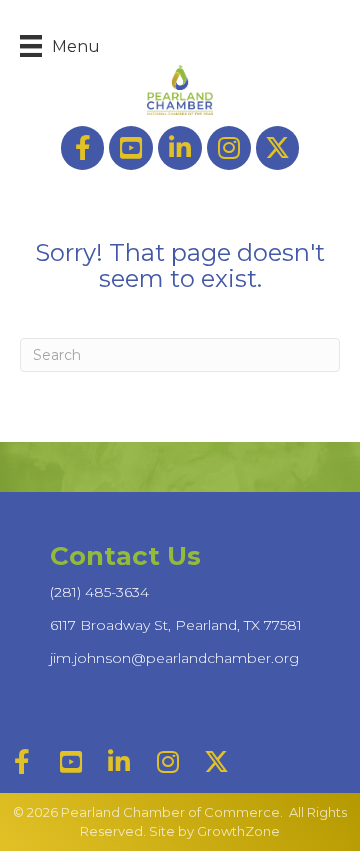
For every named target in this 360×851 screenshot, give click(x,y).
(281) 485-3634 (99, 592)
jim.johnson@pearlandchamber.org (174, 658)
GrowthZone (238, 831)
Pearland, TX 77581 (176, 625)
